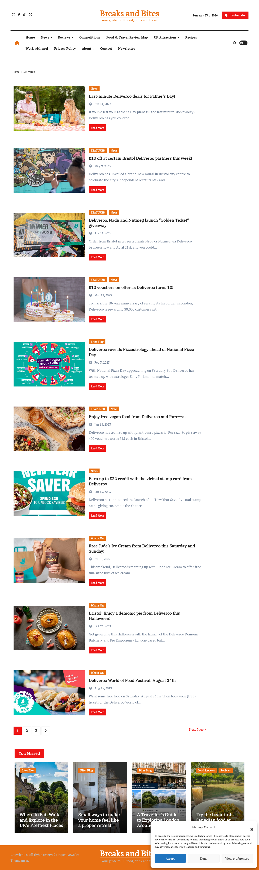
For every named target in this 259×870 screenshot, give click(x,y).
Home (30, 37)
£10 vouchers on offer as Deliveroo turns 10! (131, 287)
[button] (250, 827)
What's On (97, 538)
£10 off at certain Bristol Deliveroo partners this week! (140, 158)
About (87, 48)
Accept (170, 858)
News (45, 37)
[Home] (17, 43)
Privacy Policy (65, 48)
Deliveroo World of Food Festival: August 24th (132, 680)
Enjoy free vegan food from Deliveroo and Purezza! (137, 416)
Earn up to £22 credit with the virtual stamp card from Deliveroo (140, 481)
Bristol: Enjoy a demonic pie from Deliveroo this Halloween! (134, 615)
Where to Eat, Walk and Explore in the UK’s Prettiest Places (41, 819)
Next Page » (197, 729)
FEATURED (98, 150)
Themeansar (19, 860)
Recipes (191, 37)
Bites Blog (97, 342)
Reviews (64, 37)
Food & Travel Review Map (127, 37)
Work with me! (37, 48)
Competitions (89, 37)
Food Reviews (206, 770)
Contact (106, 48)
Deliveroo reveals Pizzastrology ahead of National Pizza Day (141, 352)
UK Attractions (166, 37)
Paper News (66, 854)
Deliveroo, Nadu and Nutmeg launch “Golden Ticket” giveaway (139, 222)
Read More (97, 128)
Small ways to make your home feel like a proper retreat (99, 819)
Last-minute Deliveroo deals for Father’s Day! (132, 96)
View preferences (237, 858)
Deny (203, 858)
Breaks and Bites (129, 13)
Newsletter (126, 48)
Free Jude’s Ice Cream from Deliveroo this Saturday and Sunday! (142, 548)
